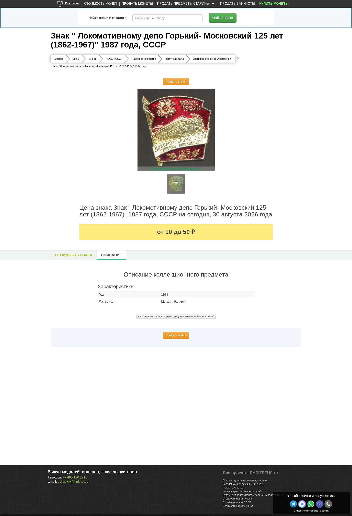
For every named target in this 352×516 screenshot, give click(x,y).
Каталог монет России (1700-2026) (243, 484)
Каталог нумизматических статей (242, 491)
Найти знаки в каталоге (107, 18)
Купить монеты (274, 3)
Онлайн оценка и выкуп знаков (311, 496)
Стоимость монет (100, 3)
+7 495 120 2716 (75, 477)
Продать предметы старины (183, 3)
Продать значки (176, 81)
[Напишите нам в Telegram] (293, 504)
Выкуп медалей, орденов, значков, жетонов (92, 472)
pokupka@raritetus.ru (73, 481)
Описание (111, 255)
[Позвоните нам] (328, 504)
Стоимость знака (73, 255)
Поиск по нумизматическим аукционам (245, 480)
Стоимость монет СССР (237, 502)
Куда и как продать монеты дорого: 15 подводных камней (256, 495)
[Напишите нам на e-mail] (319, 504)
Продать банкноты (237, 3)
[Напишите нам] (302, 504)
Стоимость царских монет (238, 506)
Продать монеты (137, 3)
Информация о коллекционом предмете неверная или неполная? (176, 316)
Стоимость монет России (237, 498)
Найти (222, 18)
